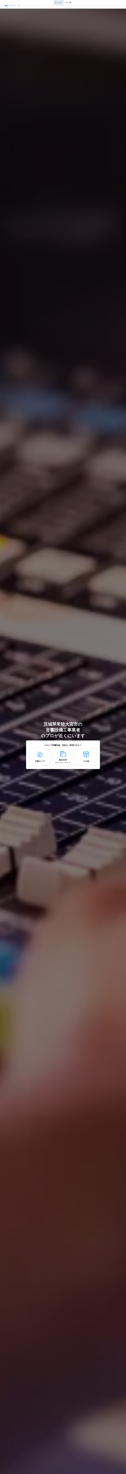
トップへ (59, 2)
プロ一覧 (68, 2)
